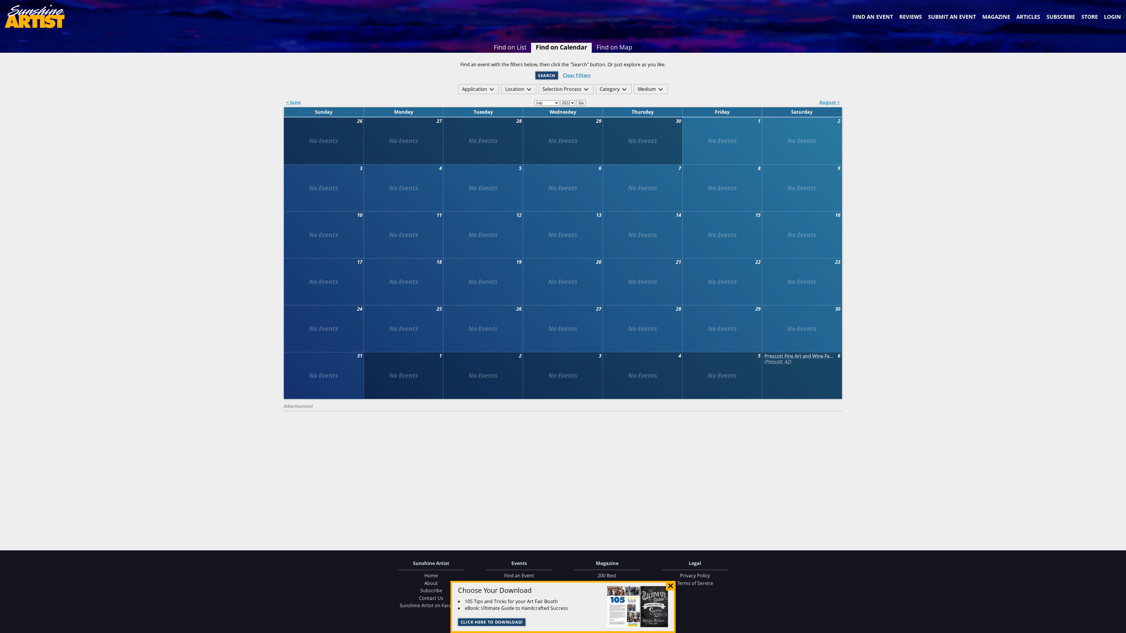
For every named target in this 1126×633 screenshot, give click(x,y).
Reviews (910, 16)
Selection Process (561, 89)
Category (610, 89)
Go (581, 103)
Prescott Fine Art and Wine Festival (799, 356)
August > (829, 103)
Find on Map (614, 47)
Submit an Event (952, 16)
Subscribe (1061, 16)
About (431, 583)
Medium (647, 89)
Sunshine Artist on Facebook (431, 605)
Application (474, 89)
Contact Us (431, 598)
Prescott (774, 361)
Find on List (510, 47)
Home (431, 575)
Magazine (996, 16)
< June (293, 103)
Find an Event (872, 16)
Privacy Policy (695, 575)
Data (1119, 627)
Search (546, 75)
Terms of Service (695, 583)
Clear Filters (577, 75)
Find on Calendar (561, 47)
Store (1089, 16)
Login (1112, 16)
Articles (1028, 16)
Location (514, 89)
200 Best (607, 575)
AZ (787, 361)
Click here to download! (492, 622)
